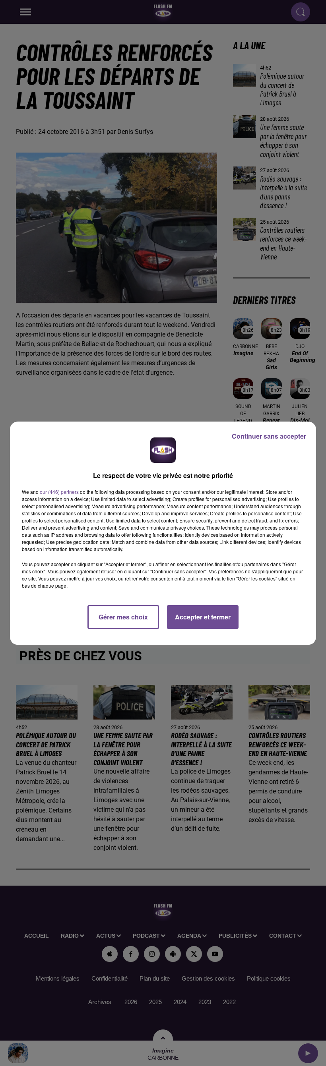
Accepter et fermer (203, 616)
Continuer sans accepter (269, 436)
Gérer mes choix (123, 616)
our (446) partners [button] (59, 491)
